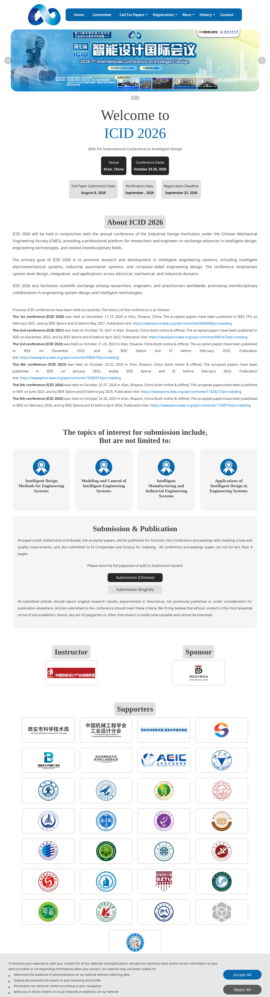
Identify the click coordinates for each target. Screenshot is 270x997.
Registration (163, 14)
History (206, 14)
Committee (101, 14)
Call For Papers (132, 14)
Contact (227, 14)
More (186, 14)
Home (79, 14)
